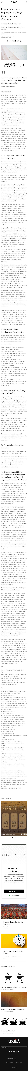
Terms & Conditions (10, 1062)
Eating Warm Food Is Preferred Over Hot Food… (14, 987)
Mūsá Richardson (22, 32)
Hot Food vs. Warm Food (8, 1031)
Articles (5, 32)
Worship (3, 34)
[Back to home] (14, 2)
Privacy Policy (19, 1062)
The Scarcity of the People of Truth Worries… (13, 1009)
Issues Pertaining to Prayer (13, 32)
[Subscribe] (25, 1047)
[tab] (12, 837)
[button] (1, 2)
